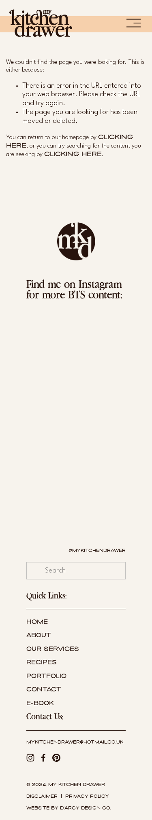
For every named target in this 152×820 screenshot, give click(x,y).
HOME (37, 622)
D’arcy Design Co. (85, 808)
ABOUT (38, 635)
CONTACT (43, 689)
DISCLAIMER (42, 796)
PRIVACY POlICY (87, 796)
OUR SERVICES (52, 649)
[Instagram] (30, 758)
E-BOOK (40, 703)
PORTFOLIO (46, 676)
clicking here (73, 154)
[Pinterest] (56, 758)
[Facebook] (43, 758)
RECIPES (41, 662)
